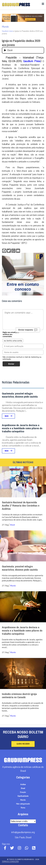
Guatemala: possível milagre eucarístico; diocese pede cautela (20, 395)
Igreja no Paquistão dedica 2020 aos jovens (21, 43)
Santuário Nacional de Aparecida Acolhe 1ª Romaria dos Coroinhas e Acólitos (20, 505)
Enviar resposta (25, 330)
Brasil (12, 525)
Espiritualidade (23, 796)
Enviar (11, 364)
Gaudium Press (32, 61)
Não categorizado (23, 804)
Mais (7, 416)
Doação (23, 792)
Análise (23, 784)
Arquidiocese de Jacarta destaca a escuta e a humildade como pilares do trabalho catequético (22, 428)
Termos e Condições (10, 861)
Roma (23, 808)
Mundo (5, 26)
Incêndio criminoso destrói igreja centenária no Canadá (19, 695)
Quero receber (23, 744)
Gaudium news (7, 31)
